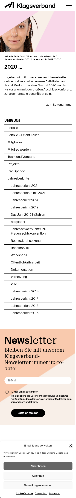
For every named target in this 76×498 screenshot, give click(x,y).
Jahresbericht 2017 (24, 298)
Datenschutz (41, 493)
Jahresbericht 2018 (25, 291)
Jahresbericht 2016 (25, 313)
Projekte (13, 164)
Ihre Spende (16, 171)
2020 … (16, 284)
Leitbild (13, 128)
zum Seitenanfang (59, 105)
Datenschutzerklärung (43, 395)
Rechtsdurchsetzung (26, 241)
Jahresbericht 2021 (25, 186)
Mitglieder (15, 142)
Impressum (54, 493)
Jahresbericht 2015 (25, 306)
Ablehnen (38, 476)
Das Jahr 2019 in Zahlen (28, 214)
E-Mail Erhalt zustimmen (24, 391)
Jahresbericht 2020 (25, 200)
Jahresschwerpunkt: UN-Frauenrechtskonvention (28, 231)
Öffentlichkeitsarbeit (25, 262)
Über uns (12, 121)
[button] (70, 445)
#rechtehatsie (18, 94)
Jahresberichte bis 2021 (28, 193)
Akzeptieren (38, 466)
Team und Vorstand (21, 157)
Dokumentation (22, 270)
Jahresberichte (18, 178)
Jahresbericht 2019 (25, 207)
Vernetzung (19, 277)
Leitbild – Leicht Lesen (23, 135)
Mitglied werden (19, 149)
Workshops (19, 255)
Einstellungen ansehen (38, 485)
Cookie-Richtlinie (24, 493)
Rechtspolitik (20, 248)
